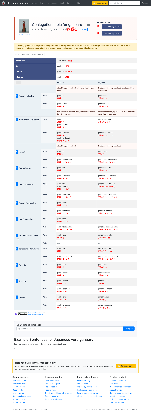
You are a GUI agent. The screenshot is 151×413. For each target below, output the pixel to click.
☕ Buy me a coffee (126, 366)
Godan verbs (17, 390)
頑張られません (104, 307)
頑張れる (60, 267)
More (79, 3)
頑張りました (62, 178)
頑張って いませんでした (108, 229)
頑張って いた (62, 221)
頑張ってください (64, 162)
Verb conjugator (19, 380)
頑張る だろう (62, 127)
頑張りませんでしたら (106, 259)
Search (145, 3)
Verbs (34, 3)
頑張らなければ (104, 237)
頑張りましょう (63, 135)
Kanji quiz (114, 384)
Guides (42, 3)
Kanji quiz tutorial (117, 402)
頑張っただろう (63, 189)
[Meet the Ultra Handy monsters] (24, 26)
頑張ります (61, 106)
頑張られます (62, 307)
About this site (116, 390)
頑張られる (61, 299)
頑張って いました (64, 229)
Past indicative (51, 387)
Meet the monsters (24, 35)
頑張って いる (62, 205)
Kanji (62, 3)
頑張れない (102, 267)
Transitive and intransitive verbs (58, 393)
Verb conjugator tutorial (120, 399)
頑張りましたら (63, 259)
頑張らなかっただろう (106, 186)
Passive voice (50, 390)
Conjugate (128, 328)
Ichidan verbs (18, 393)
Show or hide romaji (22, 54)
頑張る (60, 98)
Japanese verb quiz (118, 380)
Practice (70, 3)
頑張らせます (62, 291)
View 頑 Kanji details (111, 26)
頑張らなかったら (105, 251)
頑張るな (101, 154)
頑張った (60, 170)
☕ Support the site (100, 3)
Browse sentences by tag (87, 393)
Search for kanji (83, 380)
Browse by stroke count (87, 387)
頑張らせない (103, 283)
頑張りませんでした (106, 178)
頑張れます (61, 275)
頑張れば (60, 237)
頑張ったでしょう (64, 197)
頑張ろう (60, 122)
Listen (84, 29)
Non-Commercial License (35, 314)
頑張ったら (61, 251)
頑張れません (103, 275)
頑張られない (103, 299)
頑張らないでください (106, 162)
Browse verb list (38, 54)
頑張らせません (104, 291)
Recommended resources (120, 387)
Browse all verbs (19, 384)
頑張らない (102, 98)
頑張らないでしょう (106, 135)
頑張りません (103, 106)
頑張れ (60, 154)
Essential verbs (18, 387)
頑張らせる (61, 283)
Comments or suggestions (121, 393)
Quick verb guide (52, 380)
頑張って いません (105, 213)
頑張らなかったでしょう (107, 197)
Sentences (52, 3)
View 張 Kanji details (111, 33)
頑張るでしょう (63, 141)
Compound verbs (21, 396)
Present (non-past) (53, 384)
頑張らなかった (104, 170)
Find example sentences (87, 390)
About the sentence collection (89, 396)
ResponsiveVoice (33, 313)
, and (52, 396)
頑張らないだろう (105, 122)
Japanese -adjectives (54, 399)
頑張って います (63, 213)
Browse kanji (82, 384)
